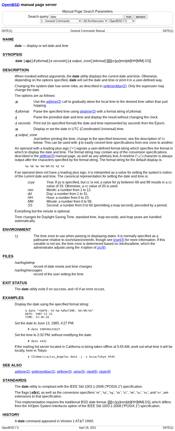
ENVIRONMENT (17, 229)
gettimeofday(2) (43, 371)
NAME (8, 39)
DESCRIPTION (16, 70)
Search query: (39, 16)
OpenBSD (11, 5)
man (128, 16)
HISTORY (11, 414)
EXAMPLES (13, 298)
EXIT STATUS (15, 283)
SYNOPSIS (12, 54)
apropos (141, 16)
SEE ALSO (12, 365)
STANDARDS (14, 380)
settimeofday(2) (115, 86)
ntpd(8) (92, 371)
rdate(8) (105, 371)
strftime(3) (47, 156)
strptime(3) (88, 111)
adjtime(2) (53, 101)
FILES (8, 256)
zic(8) (101, 247)
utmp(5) (79, 371)
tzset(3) (118, 240)
